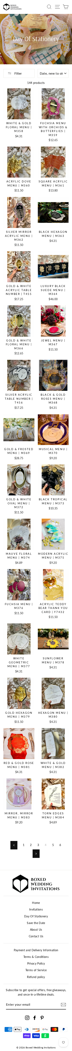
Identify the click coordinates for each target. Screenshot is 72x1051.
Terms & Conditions (36, 956)
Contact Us (36, 936)
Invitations (36, 909)
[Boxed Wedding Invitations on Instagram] (27, 1018)
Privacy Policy (36, 963)
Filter (18, 73)
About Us (36, 929)
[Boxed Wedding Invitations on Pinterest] (42, 1018)
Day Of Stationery (36, 916)
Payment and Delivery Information (36, 950)
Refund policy (36, 977)
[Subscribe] (63, 1004)
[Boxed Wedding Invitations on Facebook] (34, 1018)
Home (36, 902)
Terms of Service (36, 970)
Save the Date (36, 923)
